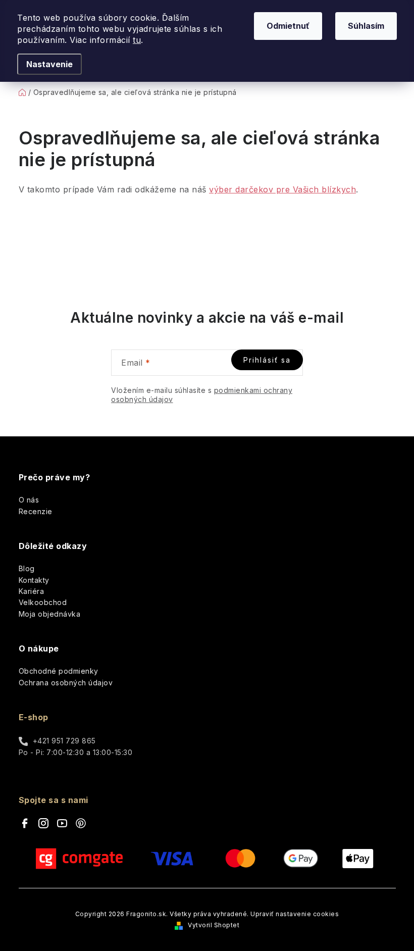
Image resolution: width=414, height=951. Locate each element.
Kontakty (34, 580)
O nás (29, 499)
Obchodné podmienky (58, 671)
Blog (27, 568)
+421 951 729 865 (64, 740)
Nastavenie (49, 64)
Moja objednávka (50, 614)
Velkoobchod (43, 602)
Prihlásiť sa (267, 360)
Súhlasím (366, 26)
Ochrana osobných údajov (66, 682)
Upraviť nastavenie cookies (294, 914)
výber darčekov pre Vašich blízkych (282, 189)
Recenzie (36, 511)
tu (137, 40)
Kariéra (31, 591)
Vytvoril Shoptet (213, 925)
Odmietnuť (288, 26)
